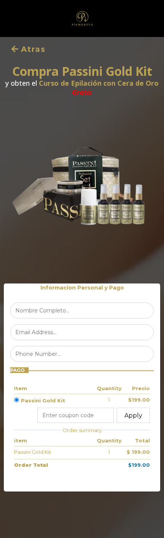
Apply (133, 415)
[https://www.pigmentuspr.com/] (82, 18)
